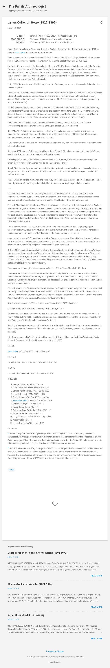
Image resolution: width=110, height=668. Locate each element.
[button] (100, 23)
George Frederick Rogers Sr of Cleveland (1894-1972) (37, 552)
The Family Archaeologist (27, 6)
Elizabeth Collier (20, 400)
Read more (96, 576)
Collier (11, 469)
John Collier (20, 52)
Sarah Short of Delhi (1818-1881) (26, 615)
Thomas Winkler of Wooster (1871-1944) (30, 584)
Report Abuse (55, 662)
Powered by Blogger (55, 651)
